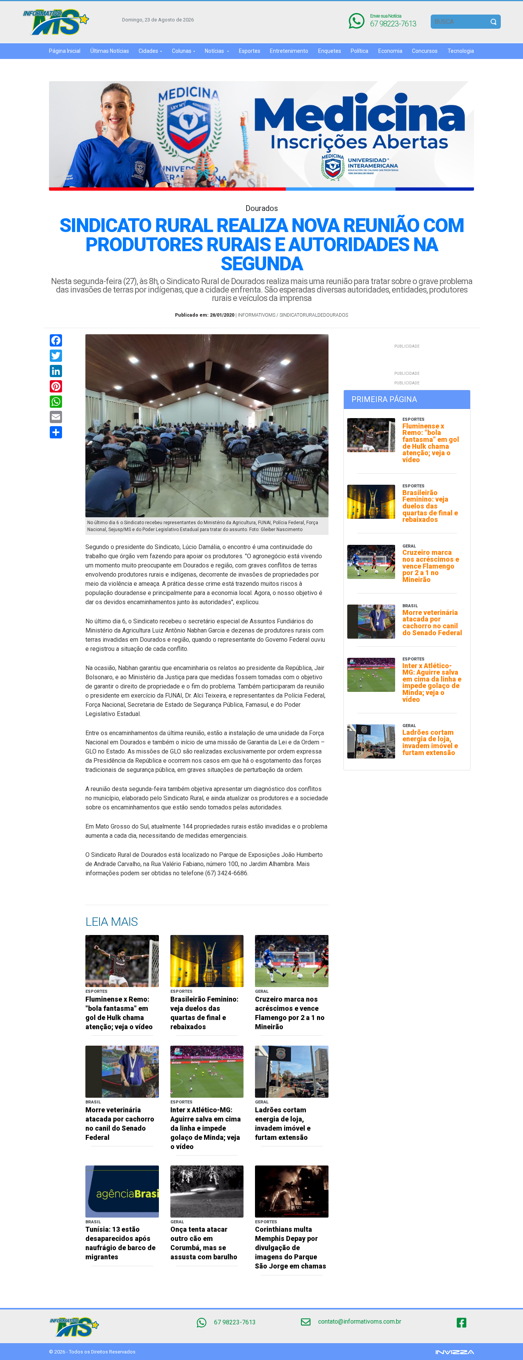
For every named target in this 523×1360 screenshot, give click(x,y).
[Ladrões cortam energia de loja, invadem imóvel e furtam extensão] (292, 1071)
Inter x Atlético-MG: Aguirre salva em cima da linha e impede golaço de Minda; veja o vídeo (205, 1128)
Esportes (249, 51)
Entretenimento (289, 51)
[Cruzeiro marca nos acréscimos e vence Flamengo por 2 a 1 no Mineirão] (292, 960)
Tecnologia (461, 51)
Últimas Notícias (109, 51)
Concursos (425, 51)
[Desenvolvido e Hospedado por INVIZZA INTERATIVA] (455, 1351)
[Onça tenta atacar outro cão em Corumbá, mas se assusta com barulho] (207, 1191)
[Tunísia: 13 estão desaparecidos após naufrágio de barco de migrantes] (122, 1191)
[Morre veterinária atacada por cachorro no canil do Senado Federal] (122, 1071)
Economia (390, 51)
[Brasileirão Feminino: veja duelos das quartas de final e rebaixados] (207, 960)
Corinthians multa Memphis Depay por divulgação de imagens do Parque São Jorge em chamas (290, 1248)
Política (359, 51)
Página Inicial (64, 51)
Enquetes (329, 51)
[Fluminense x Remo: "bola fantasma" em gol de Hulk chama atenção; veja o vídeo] (122, 960)
